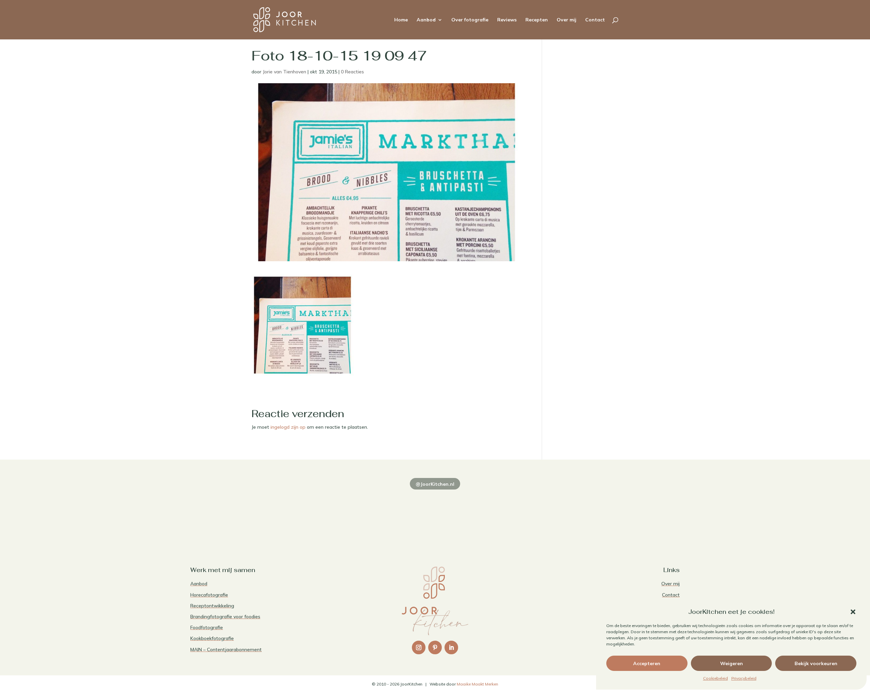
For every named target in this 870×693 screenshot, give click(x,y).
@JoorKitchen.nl (435, 484)
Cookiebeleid (715, 678)
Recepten (536, 20)
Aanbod (426, 20)
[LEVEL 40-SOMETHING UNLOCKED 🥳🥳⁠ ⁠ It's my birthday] (336, 513)
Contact (595, 20)
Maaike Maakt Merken (477, 684)
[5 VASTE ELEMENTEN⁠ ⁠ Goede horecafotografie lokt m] (632, 513)
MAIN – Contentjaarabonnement (226, 649)
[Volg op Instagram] (418, 647)
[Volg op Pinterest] (435, 647)
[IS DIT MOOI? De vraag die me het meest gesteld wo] (237, 513)
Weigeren (731, 663)
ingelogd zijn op (288, 427)
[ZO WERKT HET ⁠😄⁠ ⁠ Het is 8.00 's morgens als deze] (435, 513)
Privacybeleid (743, 678)
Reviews (507, 20)
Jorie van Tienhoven (284, 72)
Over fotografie (469, 20)
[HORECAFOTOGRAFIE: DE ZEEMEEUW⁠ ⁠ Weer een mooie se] (533, 513)
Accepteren (646, 663)
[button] (853, 611)
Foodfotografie (206, 627)
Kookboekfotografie (212, 638)
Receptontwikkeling (212, 606)
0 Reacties (352, 72)
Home (401, 20)
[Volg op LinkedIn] (451, 647)
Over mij (566, 20)
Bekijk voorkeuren (816, 663)
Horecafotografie (209, 595)
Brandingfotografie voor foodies (225, 617)
